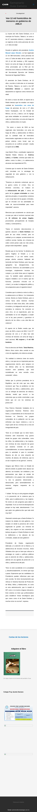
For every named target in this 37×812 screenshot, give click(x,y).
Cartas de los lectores (18, 637)
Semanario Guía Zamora (18, 4)
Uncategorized (20, 13)
